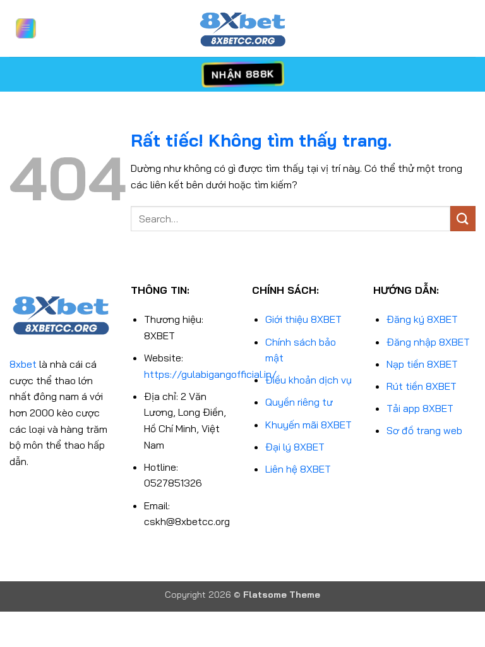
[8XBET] (242, 28)
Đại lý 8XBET (295, 446)
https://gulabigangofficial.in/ (210, 374)
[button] (26, 28)
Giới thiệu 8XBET (303, 319)
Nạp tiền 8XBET (422, 364)
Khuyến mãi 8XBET (308, 424)
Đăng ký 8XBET (422, 319)
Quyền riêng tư (299, 402)
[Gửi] (463, 218)
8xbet (23, 364)
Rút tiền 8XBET (421, 386)
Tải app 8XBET (419, 408)
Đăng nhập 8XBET (428, 342)
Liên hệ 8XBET (298, 469)
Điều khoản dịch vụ (308, 379)
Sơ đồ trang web (424, 430)
